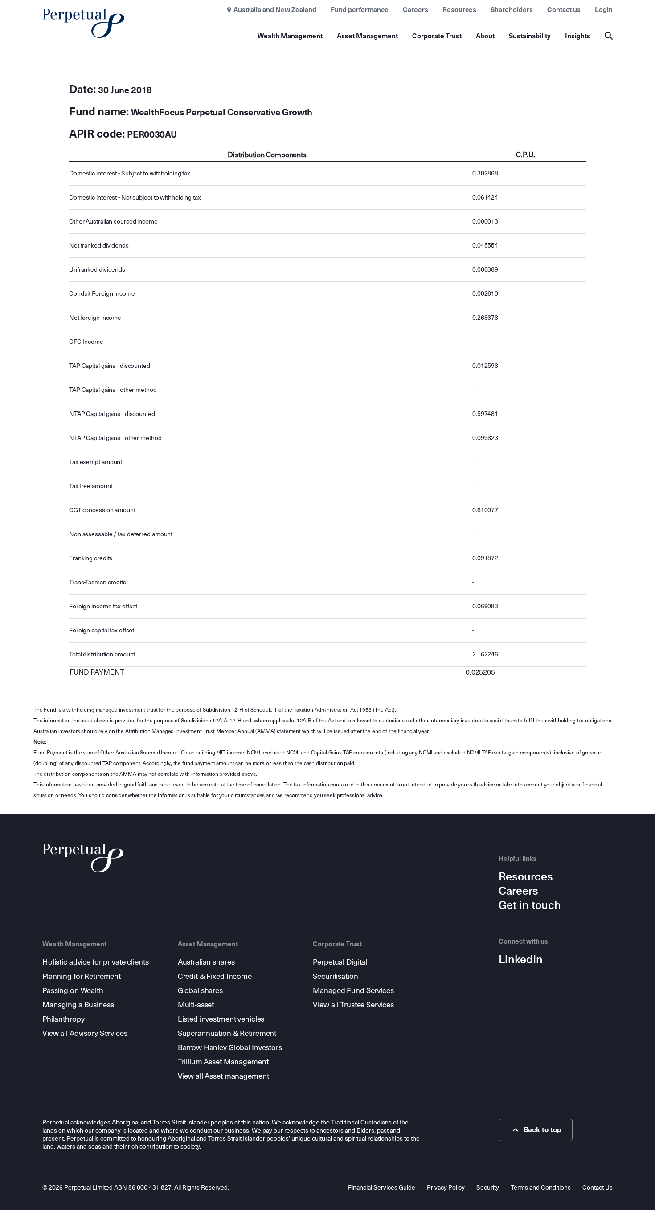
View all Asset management (223, 1076)
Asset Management (367, 36)
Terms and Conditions (541, 1187)
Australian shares (206, 962)
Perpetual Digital (340, 962)
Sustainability (530, 36)
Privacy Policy (446, 1187)
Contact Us (597, 1187)
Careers (415, 10)
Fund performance (360, 10)
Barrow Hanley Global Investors (230, 1047)
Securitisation (335, 976)
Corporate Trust (437, 36)
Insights (577, 36)
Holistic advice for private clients (95, 962)
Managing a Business (78, 1005)
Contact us (564, 10)
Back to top (542, 1129)
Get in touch (530, 905)
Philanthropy (63, 1019)
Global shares (200, 990)
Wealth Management (290, 36)
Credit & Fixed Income (215, 976)
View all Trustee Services (353, 1005)
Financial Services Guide (381, 1187)
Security (487, 1187)
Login (604, 10)
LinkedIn (521, 960)
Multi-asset (196, 1005)
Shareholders (512, 10)
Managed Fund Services (353, 990)
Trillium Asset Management (223, 1062)
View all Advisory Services (84, 1033)
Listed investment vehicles (221, 1019)
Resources (459, 10)
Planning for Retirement (81, 976)
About (485, 36)
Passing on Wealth (72, 990)
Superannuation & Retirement (227, 1033)
